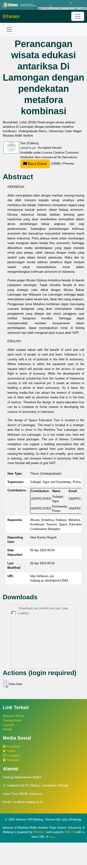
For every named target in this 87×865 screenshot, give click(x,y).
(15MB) (44, 163)
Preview (68, 163)
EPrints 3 (39, 832)
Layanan (8, 725)
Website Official (13, 716)
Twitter (11, 751)
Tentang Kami (12, 720)
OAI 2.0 (70, 832)
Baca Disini (37, 164)
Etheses (11, 16)
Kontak (7, 729)
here (52, 836)
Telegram (12, 760)
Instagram (13, 755)
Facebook (13, 746)
